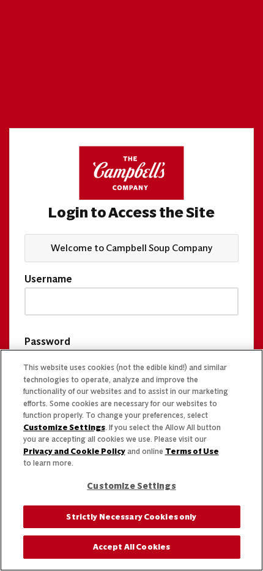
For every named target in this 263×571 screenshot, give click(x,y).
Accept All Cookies (131, 546)
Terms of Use (192, 451)
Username (48, 279)
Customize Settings (64, 427)
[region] (131, 460)
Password (47, 342)
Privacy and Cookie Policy (74, 451)
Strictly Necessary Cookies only (131, 516)
